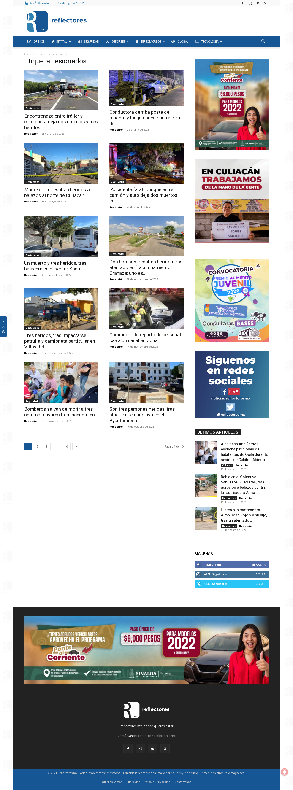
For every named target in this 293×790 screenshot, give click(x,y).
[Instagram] (250, 3)
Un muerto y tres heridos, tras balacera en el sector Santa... (55, 266)
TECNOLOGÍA (210, 41)
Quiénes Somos (112, 782)
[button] (263, 42)
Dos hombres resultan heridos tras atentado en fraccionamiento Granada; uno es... (145, 267)
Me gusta (259, 564)
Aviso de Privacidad (157, 782)
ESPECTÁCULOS (151, 41)
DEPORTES (118, 41)
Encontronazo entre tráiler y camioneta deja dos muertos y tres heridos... (61, 121)
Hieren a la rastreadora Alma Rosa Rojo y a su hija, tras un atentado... (244, 515)
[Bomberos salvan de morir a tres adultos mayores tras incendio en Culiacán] (61, 382)
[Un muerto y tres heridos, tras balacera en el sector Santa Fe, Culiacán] (61, 236)
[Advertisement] (179, 20)
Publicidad (133, 782)
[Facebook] (242, 3)
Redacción (31, 133)
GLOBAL (182, 41)
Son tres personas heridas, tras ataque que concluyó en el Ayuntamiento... (142, 414)
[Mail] (257, 3)
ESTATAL (61, 41)
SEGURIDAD (91, 41)
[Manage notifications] (284, 772)
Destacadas (32, 108)
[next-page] (76, 446)
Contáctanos (183, 782)
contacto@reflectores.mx (157, 735)
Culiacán (227, 465)
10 (66, 446)
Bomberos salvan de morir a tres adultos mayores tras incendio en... (61, 412)
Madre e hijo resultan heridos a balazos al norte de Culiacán (57, 192)
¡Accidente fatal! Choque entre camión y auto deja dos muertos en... (143, 195)
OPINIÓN (39, 41)
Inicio (27, 54)
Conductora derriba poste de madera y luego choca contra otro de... (144, 117)
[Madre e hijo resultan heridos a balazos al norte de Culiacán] (61, 163)
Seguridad (32, 401)
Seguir (261, 574)
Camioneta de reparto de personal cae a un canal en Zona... (145, 337)
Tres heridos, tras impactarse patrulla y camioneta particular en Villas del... (59, 341)
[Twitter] (265, 3)
